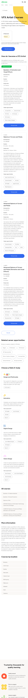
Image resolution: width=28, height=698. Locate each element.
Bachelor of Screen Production (10, 497)
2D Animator (7, 117)
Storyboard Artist (8, 318)
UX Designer (7, 444)
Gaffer (21, 247)
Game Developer (8, 476)
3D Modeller (7, 183)
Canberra (5, 593)
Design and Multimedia (11, 377)
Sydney (5, 569)
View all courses (8, 49)
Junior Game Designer (18, 473)
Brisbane (5, 562)
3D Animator (14, 113)
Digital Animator (16, 183)
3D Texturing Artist (7, 352)
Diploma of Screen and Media (13, 137)
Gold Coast (5, 565)
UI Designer (20, 441)
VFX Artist (7, 113)
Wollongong (6, 579)
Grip (16, 247)
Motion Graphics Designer (10, 120)
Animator (17, 180)
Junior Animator (16, 411)
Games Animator (17, 110)
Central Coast (6, 576)
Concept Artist (8, 110)
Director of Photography (9, 250)
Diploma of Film (6, 500)
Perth (4, 589)
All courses (7, 387)
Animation (7, 398)
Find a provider (14, 125)
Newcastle (5, 572)
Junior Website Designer (9, 441)
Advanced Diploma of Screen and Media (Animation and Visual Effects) (14, 269)
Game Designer (8, 473)
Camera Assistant (8, 180)
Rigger (4, 347)
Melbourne (5, 583)
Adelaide (5, 586)
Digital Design (8, 428)
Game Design (8, 459)
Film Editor (17, 244)
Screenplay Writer (8, 247)
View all (8, 332)
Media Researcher (8, 186)
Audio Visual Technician (9, 177)
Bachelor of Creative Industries (10, 493)
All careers (5, 10)
